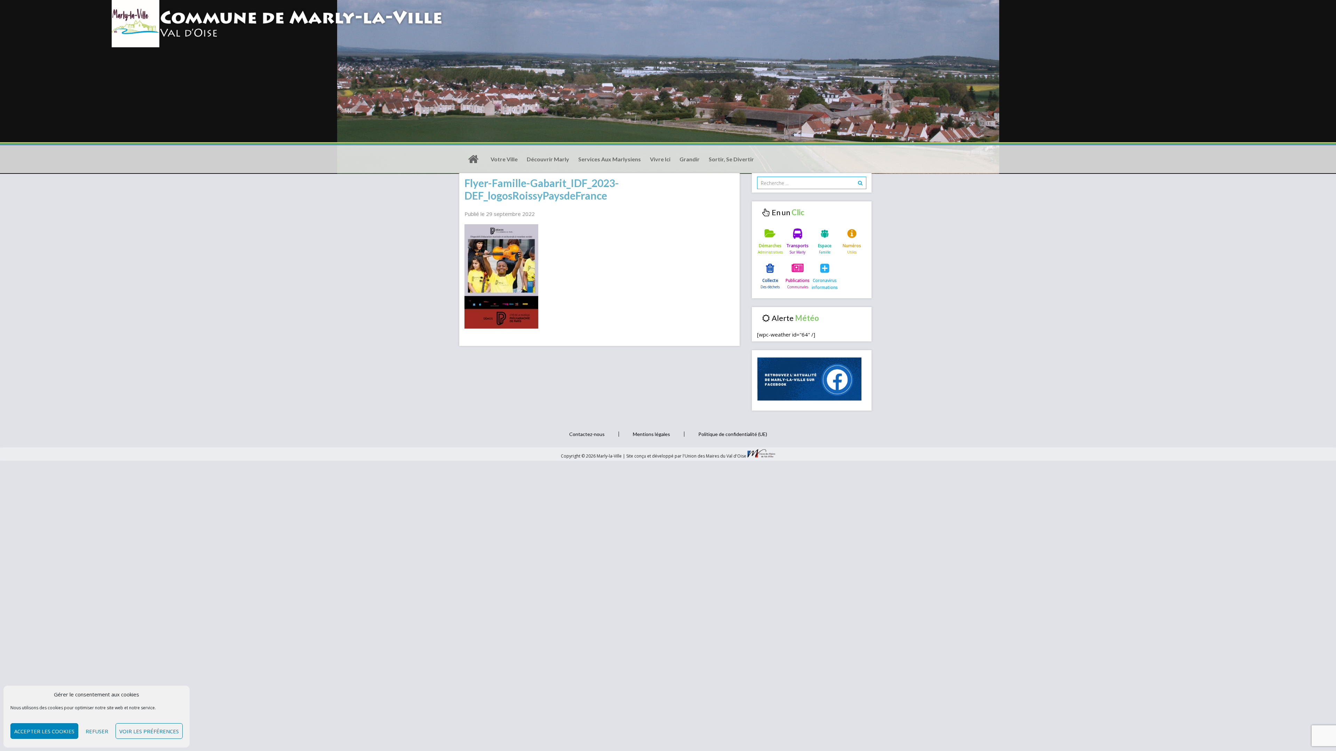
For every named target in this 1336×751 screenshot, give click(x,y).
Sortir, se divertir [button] (731, 159)
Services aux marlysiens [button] (609, 159)
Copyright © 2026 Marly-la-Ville (592, 456)
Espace (825, 246)
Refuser (97, 731)
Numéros (852, 246)
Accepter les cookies (44, 731)
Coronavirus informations (825, 283)
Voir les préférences (149, 731)
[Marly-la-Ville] (473, 159)
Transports (797, 246)
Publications (798, 280)
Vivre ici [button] (660, 159)
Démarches (770, 246)
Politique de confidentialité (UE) (732, 434)
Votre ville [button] (504, 159)
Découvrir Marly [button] (548, 159)
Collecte (770, 280)
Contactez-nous (587, 434)
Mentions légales (651, 434)
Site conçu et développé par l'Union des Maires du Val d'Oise (686, 456)
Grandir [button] (689, 159)
